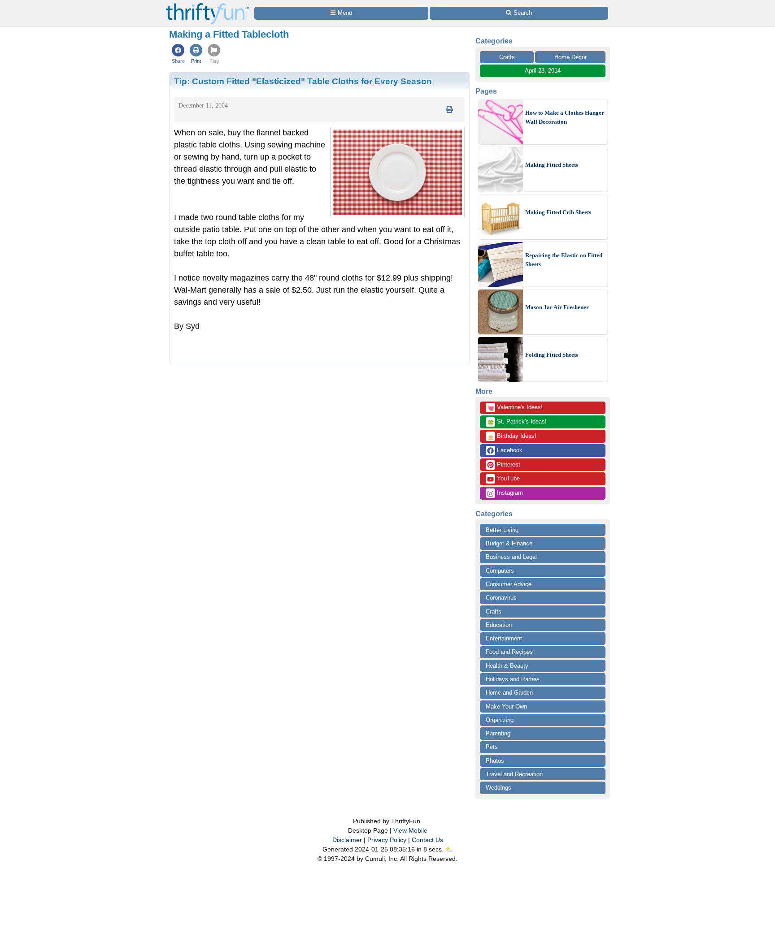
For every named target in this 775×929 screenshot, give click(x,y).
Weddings (498, 787)
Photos (495, 760)
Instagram (509, 492)
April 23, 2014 (543, 70)
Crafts (507, 57)
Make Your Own (506, 706)
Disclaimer (347, 839)
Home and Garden (509, 692)
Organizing (500, 720)
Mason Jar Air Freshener (557, 307)
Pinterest (507, 464)
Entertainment (504, 638)
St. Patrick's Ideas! (517, 422)
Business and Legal (511, 556)
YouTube (507, 478)
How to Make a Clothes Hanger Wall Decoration (564, 117)
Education (499, 625)
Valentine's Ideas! (515, 408)
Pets (492, 746)
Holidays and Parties (513, 679)
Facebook (508, 450)
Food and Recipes (509, 651)
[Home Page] (207, 5)
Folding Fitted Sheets (551, 354)
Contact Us (427, 839)
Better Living (502, 530)
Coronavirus (501, 597)
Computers (500, 570)
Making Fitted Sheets (551, 164)
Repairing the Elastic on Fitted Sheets (563, 260)
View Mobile (410, 830)
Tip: (303, 81)
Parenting (498, 733)
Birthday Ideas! (511, 436)
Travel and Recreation (514, 774)
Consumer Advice (508, 584)
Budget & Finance (509, 543)
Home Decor (570, 57)
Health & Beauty (507, 665)
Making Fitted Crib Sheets (558, 212)
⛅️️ (449, 849)
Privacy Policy (386, 839)
